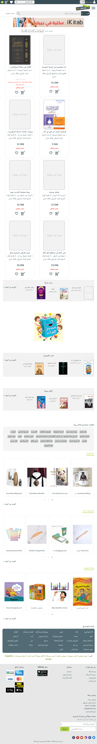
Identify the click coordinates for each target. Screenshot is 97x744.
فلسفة (61, 645)
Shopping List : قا (59, 550)
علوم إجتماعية (43, 645)
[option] (82, 477)
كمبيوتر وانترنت (72, 640)
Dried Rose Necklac (37, 493)
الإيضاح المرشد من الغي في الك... (54, 131)
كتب (90, 656)
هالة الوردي (52, 401)
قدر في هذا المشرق (76, 396)
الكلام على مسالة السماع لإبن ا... (20, 67)
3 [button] (45, 500)
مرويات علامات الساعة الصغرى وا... (20, 131)
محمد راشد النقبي (76, 290)
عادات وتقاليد (13, 645)
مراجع (46, 640)
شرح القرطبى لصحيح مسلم (20, 252)
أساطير (15, 636)
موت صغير (11, 436)
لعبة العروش (48, 445)
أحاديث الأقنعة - (51, 363)
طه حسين (13, 441)
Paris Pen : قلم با (83, 550)
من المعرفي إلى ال (76, 360)
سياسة (75, 645)
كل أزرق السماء (74, 441)
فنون (61, 632)
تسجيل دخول (89, 2)
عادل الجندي (28, 290)
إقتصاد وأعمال (28, 632)
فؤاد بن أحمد (27, 366)
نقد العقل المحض (46, 441)
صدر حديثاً (51, 656)
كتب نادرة (31, 656)
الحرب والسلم (28, 436)
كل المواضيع (88, 632)
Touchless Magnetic (14, 493)
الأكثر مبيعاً (41, 656)
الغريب (84, 441)
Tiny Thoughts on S (14, 608)
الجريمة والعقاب (45, 431)
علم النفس (74, 649)
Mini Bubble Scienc (60, 608)
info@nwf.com (90, 708)
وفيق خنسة (51, 366)
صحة (76, 636)
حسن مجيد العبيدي (75, 363)
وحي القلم (34, 441)
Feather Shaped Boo (37, 550)
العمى (20, 436)
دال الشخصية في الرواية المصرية (54, 67)
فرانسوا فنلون (52, 292)
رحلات (31, 645)
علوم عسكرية (88, 649)
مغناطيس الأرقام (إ (36, 608)
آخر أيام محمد (53, 398)
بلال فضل (29, 399)
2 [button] (48, 500)
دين (31, 640)
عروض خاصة (61, 656)
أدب (31, 636)
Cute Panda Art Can (60, 493)
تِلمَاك (52, 289)
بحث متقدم (83, 656)
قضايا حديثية (54, 192)
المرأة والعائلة (58, 640)
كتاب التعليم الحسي (82, 608)
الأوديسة (34, 431)
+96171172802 (90, 706)
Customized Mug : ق (82, 493)
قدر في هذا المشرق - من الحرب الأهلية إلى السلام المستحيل (56, 436)
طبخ (91, 636)
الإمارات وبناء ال (76, 288)
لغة (77, 632)
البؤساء (13, 431)
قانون (61, 649)
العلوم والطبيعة (12, 640)
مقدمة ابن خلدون (61, 441)
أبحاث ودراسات (20, 656)
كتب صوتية (72, 656)
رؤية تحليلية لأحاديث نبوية (20, 192)
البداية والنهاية (58, 431)
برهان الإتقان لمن (29, 287)
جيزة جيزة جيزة (29, 397)
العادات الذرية (84, 436)
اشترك (64, 729)
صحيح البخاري (23, 431)
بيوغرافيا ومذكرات (41, 632)
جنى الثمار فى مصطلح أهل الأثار (54, 252)
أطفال (16, 632)
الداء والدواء (24, 441)
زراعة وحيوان (43, 636)
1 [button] (52, 500)
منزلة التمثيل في (27, 364)
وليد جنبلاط (76, 398)
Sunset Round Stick (14, 550)
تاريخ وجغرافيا (58, 636)
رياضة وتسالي (88, 645)
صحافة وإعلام (88, 640)
